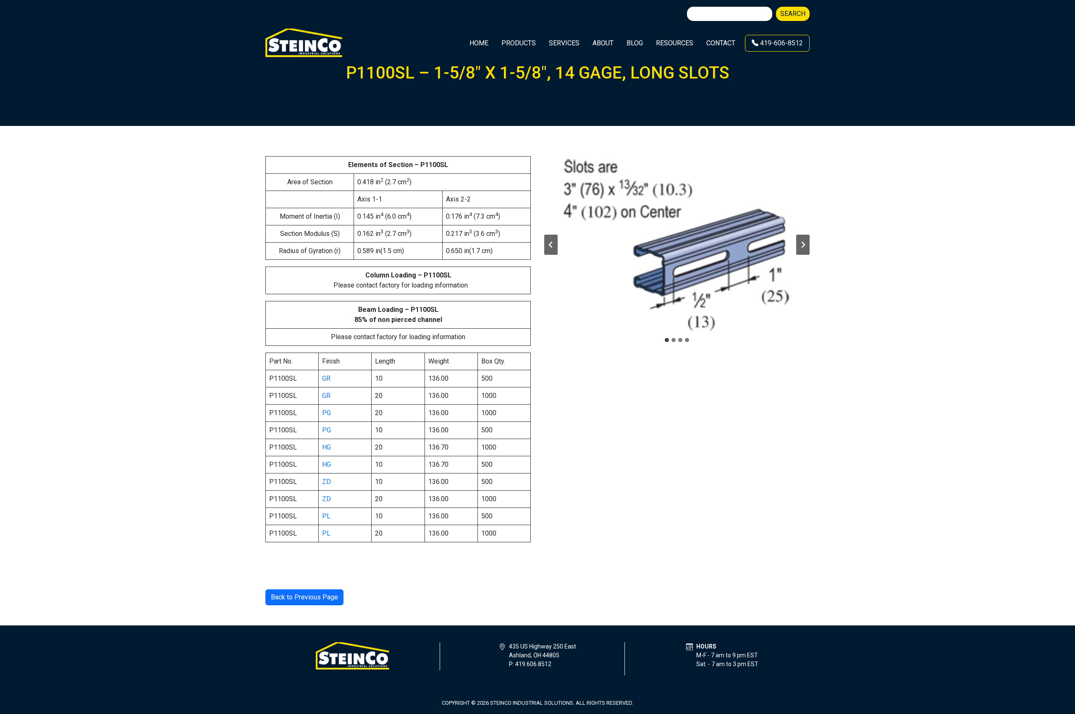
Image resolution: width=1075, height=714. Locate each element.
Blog (635, 43)
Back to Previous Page (304, 597)
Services (564, 43)
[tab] (667, 340)
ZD (326, 482)
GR (326, 378)
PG (326, 413)
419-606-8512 (780, 43)
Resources (674, 43)
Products (518, 43)
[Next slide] (803, 245)
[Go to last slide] (551, 245)
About (603, 43)
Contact (720, 43)
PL (326, 516)
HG (326, 447)
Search (792, 14)
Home (478, 43)
